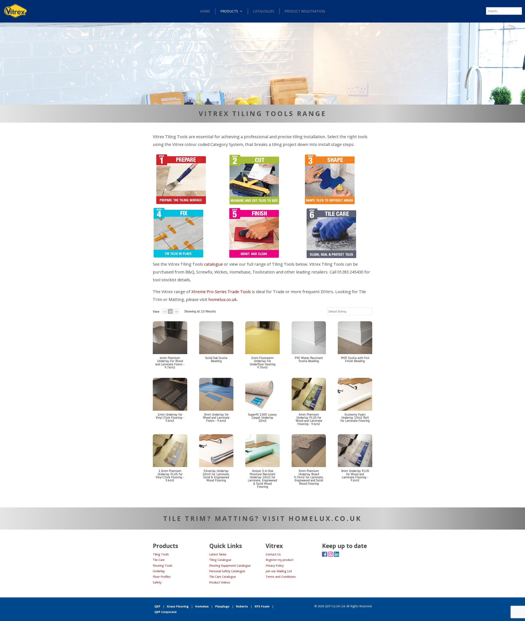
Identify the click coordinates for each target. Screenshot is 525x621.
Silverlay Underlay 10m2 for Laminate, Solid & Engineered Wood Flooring (216, 475)
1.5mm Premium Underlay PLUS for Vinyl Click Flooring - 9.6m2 (170, 475)
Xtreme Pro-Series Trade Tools (221, 291)
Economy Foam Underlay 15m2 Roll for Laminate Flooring (355, 417)
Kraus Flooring (178, 606)
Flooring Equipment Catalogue (230, 565)
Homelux (202, 606)
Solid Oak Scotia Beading (216, 359)
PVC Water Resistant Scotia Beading (309, 359)
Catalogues (263, 11)
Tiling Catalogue (220, 560)
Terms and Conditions (281, 577)
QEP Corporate (165, 612)
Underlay (159, 571)
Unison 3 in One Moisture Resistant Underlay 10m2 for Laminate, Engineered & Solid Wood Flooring (262, 478)
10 (164, 311)
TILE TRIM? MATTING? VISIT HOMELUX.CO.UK (262, 518)
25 (170, 311)
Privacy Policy (275, 565)
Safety (157, 582)
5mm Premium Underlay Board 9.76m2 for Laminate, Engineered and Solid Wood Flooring (309, 477)
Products (229, 11)
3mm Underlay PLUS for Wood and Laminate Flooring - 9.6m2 (355, 475)
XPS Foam (262, 606)
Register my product (279, 560)
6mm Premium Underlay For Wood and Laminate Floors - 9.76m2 (170, 363)
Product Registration (305, 11)
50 (176, 311)
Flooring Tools (162, 565)
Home (205, 11)
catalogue (213, 264)
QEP (157, 606)
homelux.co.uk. (223, 299)
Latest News (217, 554)
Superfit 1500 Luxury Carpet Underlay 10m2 (262, 417)
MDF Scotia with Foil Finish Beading (355, 359)
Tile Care (159, 560)
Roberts (242, 606)
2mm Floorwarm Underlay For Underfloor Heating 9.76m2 (262, 363)
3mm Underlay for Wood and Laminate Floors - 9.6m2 (216, 417)
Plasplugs (222, 606)
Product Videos (219, 582)
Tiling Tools (161, 554)
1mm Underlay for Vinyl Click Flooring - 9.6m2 (170, 417)
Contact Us (273, 554)
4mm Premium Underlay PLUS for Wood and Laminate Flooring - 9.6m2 (309, 419)
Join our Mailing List (279, 571)
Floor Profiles (162, 577)
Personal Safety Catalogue (227, 571)
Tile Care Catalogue (222, 577)
